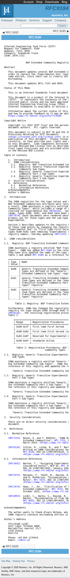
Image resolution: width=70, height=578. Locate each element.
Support (47, 20)
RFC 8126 (28, 451)
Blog (64, 2)
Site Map (5, 561)
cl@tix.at (24, 540)
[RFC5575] (14, 475)
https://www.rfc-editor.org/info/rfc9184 (34, 115)
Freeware (7, 20)
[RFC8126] (55, 211)
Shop (39, 2)
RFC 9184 (46, 250)
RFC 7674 (57, 489)
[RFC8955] (14, 496)
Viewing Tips (18, 561)
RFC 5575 (39, 479)
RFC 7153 (59, 440)
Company (60, 20)
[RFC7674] (14, 215)
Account (28, 2)
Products (21, 20)
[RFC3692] (14, 463)
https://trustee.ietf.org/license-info (35, 136)
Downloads (52, 2)
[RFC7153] (60, 234)
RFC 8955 (28, 500)
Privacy (31, 561)
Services (34, 20)
